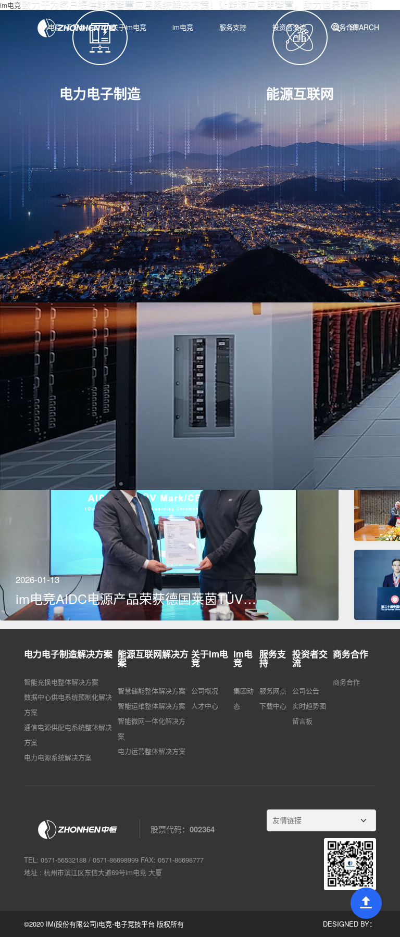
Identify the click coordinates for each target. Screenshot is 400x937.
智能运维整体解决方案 (151, 516)
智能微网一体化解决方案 (151, 538)
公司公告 (305, 501)
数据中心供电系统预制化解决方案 (68, 514)
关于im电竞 (129, 27)
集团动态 (243, 508)
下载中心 (272, 516)
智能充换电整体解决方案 (61, 492)
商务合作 (346, 492)
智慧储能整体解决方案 (151, 501)
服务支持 (232, 27)
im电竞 (182, 27)
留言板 (302, 531)
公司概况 (204, 501)
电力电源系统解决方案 (58, 568)
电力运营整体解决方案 (151, 561)
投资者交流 (289, 27)
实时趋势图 (309, 516)
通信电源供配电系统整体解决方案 (68, 545)
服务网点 (272, 501)
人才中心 (204, 516)
